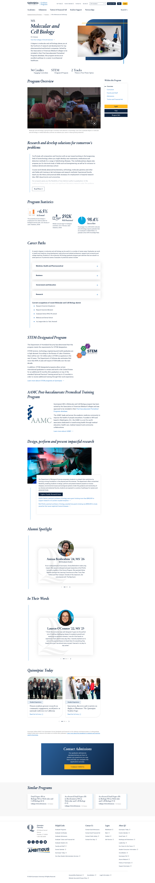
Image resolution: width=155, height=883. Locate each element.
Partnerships (89, 10)
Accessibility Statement (76, 875)
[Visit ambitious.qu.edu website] (38, 850)
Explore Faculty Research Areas (51, 494)
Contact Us (78, 3)
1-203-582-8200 (41, 836)
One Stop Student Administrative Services (67, 856)
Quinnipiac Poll (124, 856)
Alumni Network (124, 859)
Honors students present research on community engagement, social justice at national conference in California (45, 708)
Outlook (108, 836)
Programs (46, 14)
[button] (70, 587)
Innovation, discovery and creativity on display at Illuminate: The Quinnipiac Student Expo (82, 708)
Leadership (123, 843)
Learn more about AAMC (62, 431)
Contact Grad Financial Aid (92, 833)
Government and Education (46, 285)
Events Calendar (69, 3)
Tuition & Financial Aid (58, 10)
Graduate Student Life (61, 843)
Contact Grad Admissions (92, 829)
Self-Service (109, 839)
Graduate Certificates (61, 833)
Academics (31, 10)
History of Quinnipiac (125, 862)
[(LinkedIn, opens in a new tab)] (37, 842)
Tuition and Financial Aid (115, 99)
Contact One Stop (91, 839)
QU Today (60, 3)
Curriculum (110, 89)
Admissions (43, 10)
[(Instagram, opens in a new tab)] (41, 842)
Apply (121, 106)
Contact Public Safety (92, 836)
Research (39, 294)
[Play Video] (94, 123)
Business (39, 275)
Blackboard (109, 829)
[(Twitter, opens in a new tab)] (33, 842)
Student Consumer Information (128, 849)
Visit (116, 111)
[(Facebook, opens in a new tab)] (29, 842)
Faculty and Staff (112, 93)
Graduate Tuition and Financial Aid (64, 839)
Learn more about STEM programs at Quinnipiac (44, 380)
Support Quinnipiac (125, 866)
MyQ (107, 833)
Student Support (76, 10)
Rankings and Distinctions (127, 839)
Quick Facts (123, 836)
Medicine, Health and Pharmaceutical (49, 266)
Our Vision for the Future (126, 846)
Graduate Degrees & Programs (34, 14)
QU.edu (85, 3)
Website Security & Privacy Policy (79, 878)
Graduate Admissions (61, 836)
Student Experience (35, 702)
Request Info (120, 115)
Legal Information (105, 875)
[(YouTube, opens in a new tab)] (45, 842)
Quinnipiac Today (61, 852)
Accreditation (123, 852)
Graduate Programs (60, 829)
